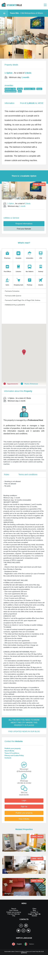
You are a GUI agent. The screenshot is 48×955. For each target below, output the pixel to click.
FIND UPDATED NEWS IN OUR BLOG (24, 731)
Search (13, 908)
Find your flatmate (24, 229)
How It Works (9, 751)
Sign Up (24, 806)
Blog (34, 910)
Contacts (8, 758)
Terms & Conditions (12, 753)
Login (24, 800)
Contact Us (34, 912)
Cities (34, 908)
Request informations (24, 224)
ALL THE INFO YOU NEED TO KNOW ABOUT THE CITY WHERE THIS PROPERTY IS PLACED (24, 722)
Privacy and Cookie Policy (14, 755)
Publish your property (13, 748)
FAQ (13, 916)
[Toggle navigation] (45, 4)
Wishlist (34, 916)
